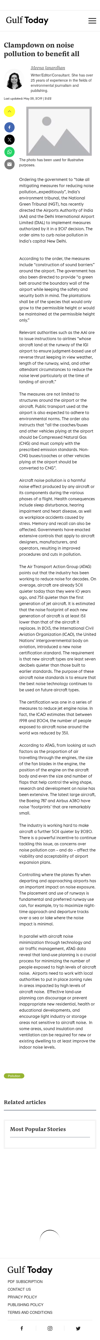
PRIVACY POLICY (22, 1296)
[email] (9, 164)
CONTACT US (19, 1289)
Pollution (14, 1075)
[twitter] (9, 140)
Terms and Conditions (30, 1312)
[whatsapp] (9, 152)
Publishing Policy (25, 1304)
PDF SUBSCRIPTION (25, 1281)
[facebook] (9, 127)
